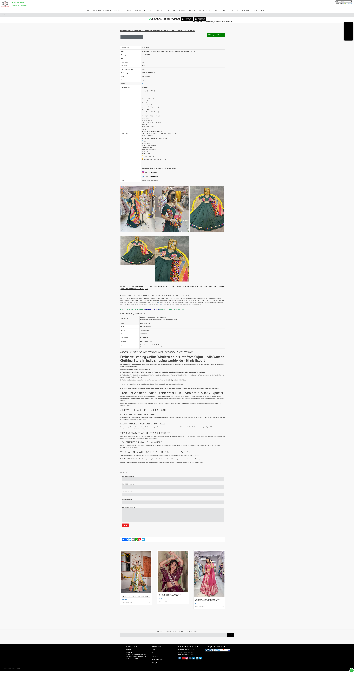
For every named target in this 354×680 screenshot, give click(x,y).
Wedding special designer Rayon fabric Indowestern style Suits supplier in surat (135, 595)
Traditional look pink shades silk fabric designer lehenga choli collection (208, 600)
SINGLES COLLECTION (179, 286)
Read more (125, 599)
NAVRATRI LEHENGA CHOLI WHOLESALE (207, 286)
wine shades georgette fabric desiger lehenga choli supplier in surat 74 (170, 595)
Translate (349, 3)
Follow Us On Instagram (151, 172)
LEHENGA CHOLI (162, 286)
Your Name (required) (128, 476)
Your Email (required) (127, 492)
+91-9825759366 (151, 309)
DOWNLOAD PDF (138, 37)
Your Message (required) (128, 507)
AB (142, 83)
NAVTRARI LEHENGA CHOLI (132, 289)
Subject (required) (127, 499)
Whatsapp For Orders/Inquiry (216, 35)
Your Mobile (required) (128, 484)
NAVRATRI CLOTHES (146, 286)
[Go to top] (349, 676)
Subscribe (230, 635)
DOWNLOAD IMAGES (126, 37)
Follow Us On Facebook (151, 176)
